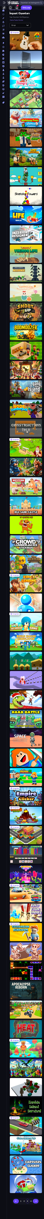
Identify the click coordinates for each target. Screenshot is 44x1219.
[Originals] (3, 30)
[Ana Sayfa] (3, 10)
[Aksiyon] (3, 43)
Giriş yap (26, 7)
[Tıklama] (3, 93)
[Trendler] (3, 22)
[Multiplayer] (3, 33)
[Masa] (3, 70)
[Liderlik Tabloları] (3, 37)
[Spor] (3, 81)
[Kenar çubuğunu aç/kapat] (4, 2)
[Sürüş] (3, 89)
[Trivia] (3, 97)
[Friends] (4, 7)
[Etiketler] (3, 103)
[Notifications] (16, 7)
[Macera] (3, 66)
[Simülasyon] (3, 78)
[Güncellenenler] (3, 26)
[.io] (3, 55)
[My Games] (10, 7)
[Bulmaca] (3, 51)
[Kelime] (3, 62)
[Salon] (3, 74)
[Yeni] (3, 18)
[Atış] (3, 47)
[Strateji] (3, 85)
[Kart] (3, 58)
